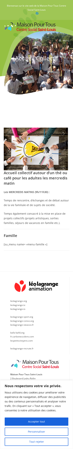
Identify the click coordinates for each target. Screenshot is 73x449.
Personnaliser (36, 431)
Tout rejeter (36, 441)
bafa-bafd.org (17, 332)
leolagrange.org (18, 301)
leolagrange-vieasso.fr (22, 324)
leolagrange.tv (17, 305)
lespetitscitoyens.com (21, 340)
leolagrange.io (17, 309)
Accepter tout (36, 421)
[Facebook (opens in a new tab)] (36, 13)
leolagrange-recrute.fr (22, 348)
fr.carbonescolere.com (22, 336)
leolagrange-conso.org (22, 320)
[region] (36, 414)
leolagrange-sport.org (21, 316)
